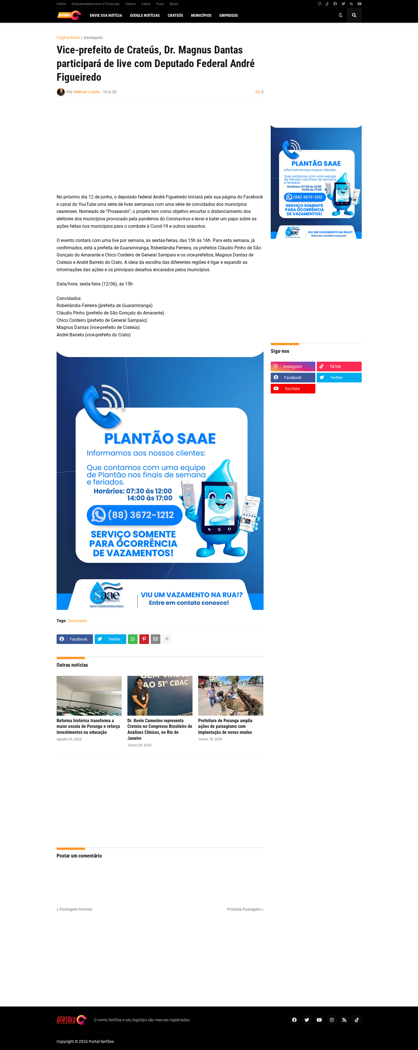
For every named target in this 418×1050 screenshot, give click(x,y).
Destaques (93, 38)
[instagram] (319, 4)
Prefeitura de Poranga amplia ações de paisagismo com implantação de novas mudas (225, 726)
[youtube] (359, 4)
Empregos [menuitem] (229, 15)
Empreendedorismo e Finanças (95, 4)
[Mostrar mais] (167, 639)
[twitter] (343, 4)
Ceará (145, 4)
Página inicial (68, 38)
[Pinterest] (144, 639)
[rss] (351, 4)
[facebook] (335, 4)
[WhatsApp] (133, 639)
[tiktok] (327, 4)
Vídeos (130, 4)
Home (61, 4)
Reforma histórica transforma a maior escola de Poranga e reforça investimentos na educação (88, 726)
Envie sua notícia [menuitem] (106, 15)
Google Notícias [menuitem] (145, 15)
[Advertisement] (154, 148)
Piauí (160, 4)
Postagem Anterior (76, 909)
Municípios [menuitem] (201, 15)
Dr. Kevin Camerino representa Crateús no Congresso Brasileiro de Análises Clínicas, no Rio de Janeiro (159, 729)
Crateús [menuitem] (175, 15)
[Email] (155, 639)
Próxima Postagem (244, 909)
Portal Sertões (101, 1041)
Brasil (174, 4)
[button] (340, 15)
